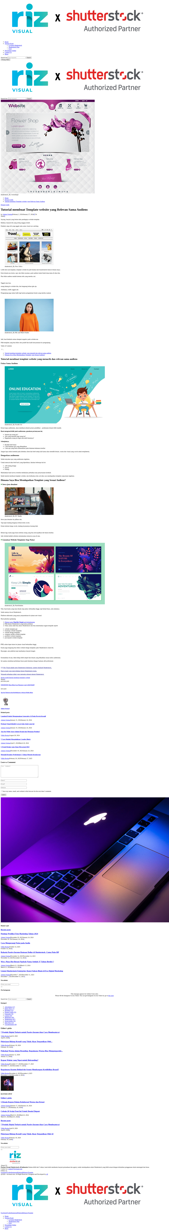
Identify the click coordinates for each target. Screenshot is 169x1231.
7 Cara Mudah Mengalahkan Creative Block (16, 739)
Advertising (10, 1007)
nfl (47, 1174)
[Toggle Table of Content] (2, 350)
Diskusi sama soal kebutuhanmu (20, 622)
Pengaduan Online (10, 50)
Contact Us (8, 52)
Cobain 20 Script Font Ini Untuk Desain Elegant (20, 1111)
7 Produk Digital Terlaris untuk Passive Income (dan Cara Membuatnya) (30, 1032)
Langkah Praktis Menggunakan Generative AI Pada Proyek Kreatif (23, 716)
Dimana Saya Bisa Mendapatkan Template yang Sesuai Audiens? (25, 355)
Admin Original (7, 214)
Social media (10, 1021)
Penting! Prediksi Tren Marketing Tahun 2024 (19, 934)
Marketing (9, 1017)
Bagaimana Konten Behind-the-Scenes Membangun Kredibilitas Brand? (30, 1070)
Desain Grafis (5, 205)
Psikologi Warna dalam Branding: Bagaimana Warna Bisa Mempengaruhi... (32, 1051)
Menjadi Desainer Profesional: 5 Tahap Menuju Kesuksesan (21, 754)
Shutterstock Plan (14, 47)
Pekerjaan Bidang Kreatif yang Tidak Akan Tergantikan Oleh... (26, 1041)
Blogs (6, 54)
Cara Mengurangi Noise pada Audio (15, 943)
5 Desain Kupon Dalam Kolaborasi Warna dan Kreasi (22, 1102)
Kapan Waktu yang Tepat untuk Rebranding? (19, 1060)
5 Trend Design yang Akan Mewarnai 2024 (15, 747)
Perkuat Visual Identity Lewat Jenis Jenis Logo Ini (17, 724)
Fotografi (9, 1014)
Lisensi (8, 1016)
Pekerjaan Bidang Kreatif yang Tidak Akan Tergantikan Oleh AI (27, 1134)
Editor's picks (6, 1098)
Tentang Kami (9, 43)
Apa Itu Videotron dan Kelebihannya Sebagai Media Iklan (17, 692)
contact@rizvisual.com (15, 1169)
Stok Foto (9, 1023)
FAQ (10, 49)
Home (7, 42)
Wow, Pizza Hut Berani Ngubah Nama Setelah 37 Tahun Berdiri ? (27, 962)
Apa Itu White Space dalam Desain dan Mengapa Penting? (20, 731)
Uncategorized (11, 1024)
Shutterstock (10, 1019)
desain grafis (5, 677)
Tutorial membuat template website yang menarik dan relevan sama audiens (28, 353)
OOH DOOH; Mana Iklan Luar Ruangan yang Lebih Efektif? (18, 685)
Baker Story (9, 1009)
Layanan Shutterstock (15, 45)
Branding (9, 1010)
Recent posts (6, 930)
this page (111, 995)
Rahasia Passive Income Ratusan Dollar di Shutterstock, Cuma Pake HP (30, 952)
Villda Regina (5, 735)
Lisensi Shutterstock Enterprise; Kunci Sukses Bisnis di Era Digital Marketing (32, 971)
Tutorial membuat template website (19, 677)
